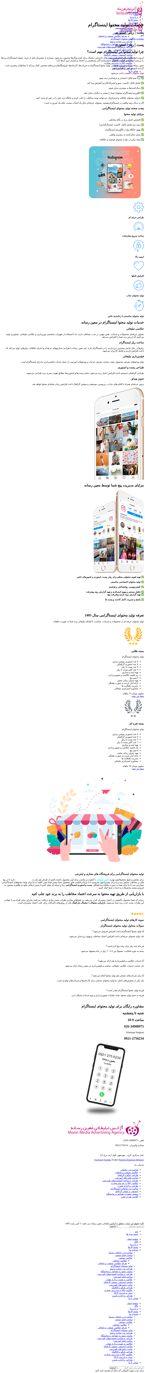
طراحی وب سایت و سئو (121, 41)
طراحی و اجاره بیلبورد (122, 1295)
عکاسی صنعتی (126, 1258)
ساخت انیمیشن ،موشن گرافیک (118, 55)
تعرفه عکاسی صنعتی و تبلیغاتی (112, 36)
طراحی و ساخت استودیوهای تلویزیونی (115, 47)
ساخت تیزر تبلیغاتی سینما (121, 1252)
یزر (29, 879)
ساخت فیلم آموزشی (123, 1277)
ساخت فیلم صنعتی (124, 28)
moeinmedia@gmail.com (132, 1150)
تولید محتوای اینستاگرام (122, 39)
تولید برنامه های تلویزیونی (121, 1285)
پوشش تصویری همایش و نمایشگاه (117, 1271)
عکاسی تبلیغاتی (119, 1260)
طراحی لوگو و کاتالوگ (122, 1287)
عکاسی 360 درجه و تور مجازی (118, 63)
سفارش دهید (138, 696)
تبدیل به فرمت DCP (123, 1293)
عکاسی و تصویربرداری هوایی (119, 1279)
